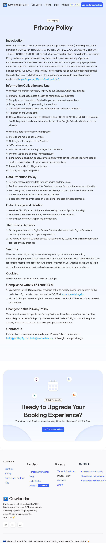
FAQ (7, 482)
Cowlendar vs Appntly (92, 471)
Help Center (35, 481)
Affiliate (33, 485)
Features (9, 469)
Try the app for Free (14, 478)
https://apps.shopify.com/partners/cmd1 (38, 79)
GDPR (60, 485)
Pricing (8, 473)
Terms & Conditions (66, 471)
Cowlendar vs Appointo (92, 476)
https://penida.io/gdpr (73, 294)
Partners (61, 480)
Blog (31, 476)
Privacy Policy (63, 476)
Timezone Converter (39, 472)
